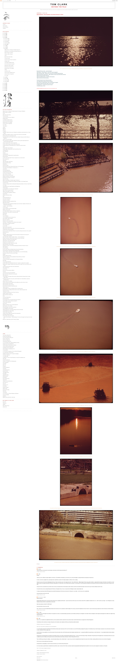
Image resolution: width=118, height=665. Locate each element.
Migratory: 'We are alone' (6, 209)
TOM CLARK (59, 4)
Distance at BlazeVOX (6, 338)
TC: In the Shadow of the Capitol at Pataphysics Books (11, 342)
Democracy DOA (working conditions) (8, 270)
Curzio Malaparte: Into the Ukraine (8, 308)
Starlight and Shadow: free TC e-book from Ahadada (10, 353)
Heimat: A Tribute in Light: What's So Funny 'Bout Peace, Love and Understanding (15, 251)
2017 (5, 34)
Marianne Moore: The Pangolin (9, 68)
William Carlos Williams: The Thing (8, 191)
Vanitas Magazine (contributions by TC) (9, 348)
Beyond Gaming (5, 156)
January (6, 81)
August (6, 44)
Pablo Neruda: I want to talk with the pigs (9, 240)
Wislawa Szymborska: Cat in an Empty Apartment (10, 304)
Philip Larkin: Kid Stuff (6, 202)
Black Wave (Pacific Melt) (8, 56)
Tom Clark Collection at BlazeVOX (8, 337)
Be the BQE (4, 373)
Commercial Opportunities (7, 297)
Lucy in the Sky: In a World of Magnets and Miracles (10, 393)
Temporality (4, 363)
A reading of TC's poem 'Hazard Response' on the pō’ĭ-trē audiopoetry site (14, 357)
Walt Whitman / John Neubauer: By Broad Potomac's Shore (50, 14)
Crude (5, 55)
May (5, 48)
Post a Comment (39, 656)
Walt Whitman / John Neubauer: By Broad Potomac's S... (13, 51)
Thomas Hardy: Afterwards (7, 302)
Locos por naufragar (6, 394)
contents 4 (4, 28)
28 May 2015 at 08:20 (41, 571)
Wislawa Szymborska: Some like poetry (9, 176)
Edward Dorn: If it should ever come (8, 241)
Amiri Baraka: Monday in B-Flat (7, 314)
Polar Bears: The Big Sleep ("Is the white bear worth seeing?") (12, 222)
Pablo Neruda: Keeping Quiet (7, 227)
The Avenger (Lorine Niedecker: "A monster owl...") (10, 167)
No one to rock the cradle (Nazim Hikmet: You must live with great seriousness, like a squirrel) (17, 230)
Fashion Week (5, 193)
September (6, 42)
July (5, 45)
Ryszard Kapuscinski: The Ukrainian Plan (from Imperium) (11, 299)
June (5, 47)
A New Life (4, 233)
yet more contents (5, 27)
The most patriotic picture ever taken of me (9, 217)
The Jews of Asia (7, 58)
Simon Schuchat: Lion (6, 224)
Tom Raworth (5, 392)
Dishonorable (5, 213)
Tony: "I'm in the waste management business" (44, 648)
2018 (5, 33)
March (6, 78)
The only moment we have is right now (10, 59)
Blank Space (5, 214)
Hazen (39, 612)
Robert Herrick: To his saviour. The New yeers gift (10, 212)
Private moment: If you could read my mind (9, 135)
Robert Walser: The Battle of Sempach (8, 223)
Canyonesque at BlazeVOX (7, 341)
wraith (4, 146)
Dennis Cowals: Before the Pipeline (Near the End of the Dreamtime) (13, 249)
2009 (5, 90)
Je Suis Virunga (5, 207)
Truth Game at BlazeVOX (7, 335)
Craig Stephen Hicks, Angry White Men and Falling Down (11, 186)
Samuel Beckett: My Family (7, 171)
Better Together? (5, 246)
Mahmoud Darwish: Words (7, 162)
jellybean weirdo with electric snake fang (9, 397)
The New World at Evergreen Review (8, 346)
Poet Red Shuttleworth (6, 367)
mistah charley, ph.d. (41, 597)
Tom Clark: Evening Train (6, 198)
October (6, 41)
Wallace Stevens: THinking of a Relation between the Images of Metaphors (14, 111)
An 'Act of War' (5, 225)
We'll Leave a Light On (6, 219)
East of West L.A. (5, 382)
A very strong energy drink (7, 261)
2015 (5, 37)
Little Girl (4, 129)
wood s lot (4, 383)
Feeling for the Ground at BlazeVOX (8, 343)
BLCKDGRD (5, 377)
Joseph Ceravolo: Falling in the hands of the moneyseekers (12, 313)
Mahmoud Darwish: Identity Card (8, 294)
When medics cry (5, 275)
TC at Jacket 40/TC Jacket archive (8, 352)
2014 (5, 83)
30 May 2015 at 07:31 (41, 616)
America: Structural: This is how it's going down (10, 142)
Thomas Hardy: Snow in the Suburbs (8, 315)
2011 (4, 87)
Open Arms (4, 160)
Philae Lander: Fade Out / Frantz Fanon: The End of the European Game (14, 228)
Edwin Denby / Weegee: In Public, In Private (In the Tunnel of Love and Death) (14, 134)
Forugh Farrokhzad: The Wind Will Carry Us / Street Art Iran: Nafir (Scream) (14, 145)
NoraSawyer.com (5, 384)
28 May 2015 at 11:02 (41, 594)
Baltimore (4, 128)
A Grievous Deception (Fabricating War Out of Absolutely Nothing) (13, 259)
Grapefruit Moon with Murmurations (8, 229)
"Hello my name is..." (6, 287)
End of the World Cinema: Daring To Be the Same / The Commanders (13, 166)
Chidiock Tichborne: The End (7, 293)
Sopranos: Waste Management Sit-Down (43, 652)
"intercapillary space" (6, 372)
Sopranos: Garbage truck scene (41, 650)
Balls (3, 196)
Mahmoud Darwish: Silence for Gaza (8, 284)
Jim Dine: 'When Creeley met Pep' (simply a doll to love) (11, 144)
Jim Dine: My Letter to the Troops (8, 172)
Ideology (4, 254)
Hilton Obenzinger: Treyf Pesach (8, 161)
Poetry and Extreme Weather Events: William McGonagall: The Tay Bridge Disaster (15, 181)
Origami (4, 127)
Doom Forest (5, 303)
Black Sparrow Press (6, 405)
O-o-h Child (6, 75)
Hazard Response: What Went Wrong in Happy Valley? (11, 250)
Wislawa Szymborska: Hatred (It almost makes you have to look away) (13, 238)
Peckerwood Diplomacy (6, 170)
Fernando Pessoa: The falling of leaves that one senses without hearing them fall (15, 289)
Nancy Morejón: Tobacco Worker (8, 218)
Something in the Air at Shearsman (8, 347)
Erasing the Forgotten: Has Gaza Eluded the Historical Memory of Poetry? (14, 256)
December (6, 38)
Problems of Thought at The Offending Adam (9, 361)
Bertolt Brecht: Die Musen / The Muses (9, 177)
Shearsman (4, 403)
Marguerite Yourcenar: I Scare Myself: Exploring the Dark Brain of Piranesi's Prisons (15, 245)
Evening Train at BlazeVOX (7, 336)
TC (38, 618)
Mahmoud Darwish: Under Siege (8, 283)
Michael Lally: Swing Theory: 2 (9, 66)
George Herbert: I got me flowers (8, 147)
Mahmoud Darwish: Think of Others (8, 244)
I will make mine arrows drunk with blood (9, 272)
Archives (4, 152)
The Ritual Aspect (5, 150)
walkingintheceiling (5, 374)
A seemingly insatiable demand (9, 62)
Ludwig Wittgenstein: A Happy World (8, 310)
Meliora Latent (5, 388)
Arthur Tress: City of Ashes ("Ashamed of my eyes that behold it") (46, 626)
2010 (5, 88)
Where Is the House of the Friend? (8, 175)
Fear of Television (5, 151)
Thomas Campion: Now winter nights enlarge (9, 208)
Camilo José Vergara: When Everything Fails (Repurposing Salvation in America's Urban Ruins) (17, 183)
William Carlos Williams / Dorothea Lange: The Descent (11, 180)
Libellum (4, 404)
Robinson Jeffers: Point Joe (7, 255)
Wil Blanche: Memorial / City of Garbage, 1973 (44, 624)
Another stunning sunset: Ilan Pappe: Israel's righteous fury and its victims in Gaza (15, 282)
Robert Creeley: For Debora (9, 52)
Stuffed (6, 69)
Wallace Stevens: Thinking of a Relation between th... (12, 49)
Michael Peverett (5, 371)
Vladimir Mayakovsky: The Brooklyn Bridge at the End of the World (13, 309)
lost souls (4, 271)
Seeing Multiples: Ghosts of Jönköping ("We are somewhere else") (13, 288)
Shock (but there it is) (6, 267)
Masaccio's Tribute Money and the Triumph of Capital (11, 319)
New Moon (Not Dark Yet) (7, 197)
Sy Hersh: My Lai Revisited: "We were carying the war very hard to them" (14, 157)
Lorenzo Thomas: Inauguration (7, 123)
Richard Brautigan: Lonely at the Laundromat (9, 307)
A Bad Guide (5, 379)
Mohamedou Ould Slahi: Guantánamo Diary (9, 201)
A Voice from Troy (5, 182)
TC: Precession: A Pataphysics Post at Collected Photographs (12, 351)
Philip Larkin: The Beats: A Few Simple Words (10, 239)
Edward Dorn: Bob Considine (9, 65)
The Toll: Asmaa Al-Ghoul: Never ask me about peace (11, 266)
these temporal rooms (6, 378)
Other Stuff (4, 358)
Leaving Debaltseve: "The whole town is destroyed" (10, 188)
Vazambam (4, 368)
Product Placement (6, 298)
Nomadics (4, 366)
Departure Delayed (5, 387)
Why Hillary (4, 260)
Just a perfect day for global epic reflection (9, 192)
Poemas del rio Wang (6, 389)
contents (4, 24)
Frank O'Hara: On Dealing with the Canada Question (11, 155)
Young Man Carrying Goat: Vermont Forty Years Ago (11, 292)
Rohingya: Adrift (7, 61)
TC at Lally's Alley (5, 356)
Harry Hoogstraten (5, 362)
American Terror (5, 187)
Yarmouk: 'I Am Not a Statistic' (7, 139)
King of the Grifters (5, 165)
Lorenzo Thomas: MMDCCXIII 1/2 (10, 72)
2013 (5, 84)
